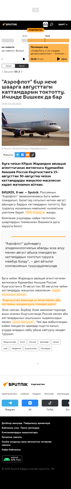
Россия (32, 342)
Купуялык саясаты (12, 437)
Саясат (25, 393)
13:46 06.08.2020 (11, 103)
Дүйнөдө (44, 342)
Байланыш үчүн (10, 427)
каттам (56, 342)
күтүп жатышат (23, 322)
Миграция (45, 348)
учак (5, 348)
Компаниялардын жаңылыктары (20, 432)
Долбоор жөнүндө (12, 423)
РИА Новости (35, 212)
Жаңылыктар (9, 342)
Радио (37, 393)
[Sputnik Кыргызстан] (10, 25)
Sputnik (7, 148)
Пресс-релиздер (30, 427)
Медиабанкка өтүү (38, 148)
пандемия (16, 348)
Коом (22, 342)
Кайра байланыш (11, 449)
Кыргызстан (31, 348)
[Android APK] (12, 459)
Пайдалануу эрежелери (37, 423)
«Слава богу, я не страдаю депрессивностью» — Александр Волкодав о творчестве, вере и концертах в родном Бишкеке (49, 55)
